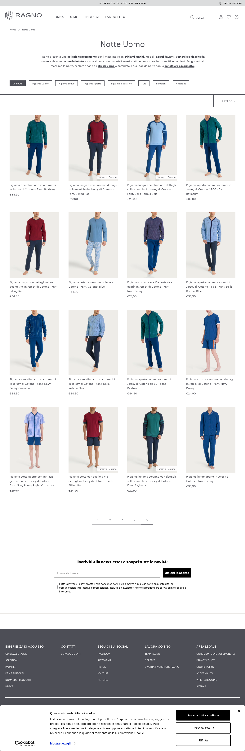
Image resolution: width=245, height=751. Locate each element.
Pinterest (104, 679)
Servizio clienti (70, 653)
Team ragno (152, 653)
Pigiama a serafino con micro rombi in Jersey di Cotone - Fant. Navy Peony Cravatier (33, 383)
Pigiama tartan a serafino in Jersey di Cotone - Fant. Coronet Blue (92, 284)
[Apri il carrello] (237, 17)
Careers (150, 660)
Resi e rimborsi (14, 673)
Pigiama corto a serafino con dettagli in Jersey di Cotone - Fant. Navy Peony (210, 383)
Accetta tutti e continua (203, 715)
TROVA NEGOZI (233, 3)
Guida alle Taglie (16, 653)
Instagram (104, 660)
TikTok (102, 666)
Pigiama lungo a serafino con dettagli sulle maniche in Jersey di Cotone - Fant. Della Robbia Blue (151, 189)
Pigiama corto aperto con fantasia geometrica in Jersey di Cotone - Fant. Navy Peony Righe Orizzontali (32, 480)
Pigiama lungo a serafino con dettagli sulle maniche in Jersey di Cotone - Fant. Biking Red (93, 189)
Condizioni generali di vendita (215, 653)
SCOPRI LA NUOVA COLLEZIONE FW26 (122, 3)
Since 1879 (91, 16)
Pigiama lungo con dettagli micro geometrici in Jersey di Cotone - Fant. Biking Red (34, 286)
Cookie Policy (205, 666)
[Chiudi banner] (239, 711)
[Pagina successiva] (147, 520)
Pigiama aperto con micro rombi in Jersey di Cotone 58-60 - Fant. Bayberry (149, 383)
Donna (58, 16)
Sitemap (201, 686)
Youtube (103, 673)
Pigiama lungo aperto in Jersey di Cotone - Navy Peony (207, 478)
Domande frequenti (18, 679)
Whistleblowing (206, 679)
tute (81, 61)
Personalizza (201, 727)
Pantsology (115, 16)
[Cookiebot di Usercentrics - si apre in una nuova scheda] (25, 743)
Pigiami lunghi (134, 56)
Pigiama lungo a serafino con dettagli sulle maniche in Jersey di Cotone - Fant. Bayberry (151, 480)
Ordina (227, 100)
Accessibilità (204, 673)
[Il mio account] (221, 17)
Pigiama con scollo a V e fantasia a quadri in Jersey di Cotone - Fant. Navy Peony (149, 286)
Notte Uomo (28, 29)
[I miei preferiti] (229, 17)
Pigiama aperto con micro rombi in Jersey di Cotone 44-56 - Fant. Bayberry (208, 189)
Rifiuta (203, 740)
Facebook (104, 653)
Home (13, 29)
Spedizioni (11, 660)
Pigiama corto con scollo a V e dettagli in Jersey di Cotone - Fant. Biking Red (91, 480)
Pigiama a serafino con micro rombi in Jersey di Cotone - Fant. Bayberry (33, 186)
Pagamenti (11, 666)
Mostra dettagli (60, 743)
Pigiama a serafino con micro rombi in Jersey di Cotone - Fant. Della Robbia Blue (92, 383)
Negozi (9, 686)
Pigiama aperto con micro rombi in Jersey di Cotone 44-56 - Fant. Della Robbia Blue (209, 286)
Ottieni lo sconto (177, 572)
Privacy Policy (205, 660)
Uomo (73, 16)
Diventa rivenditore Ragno (162, 666)
